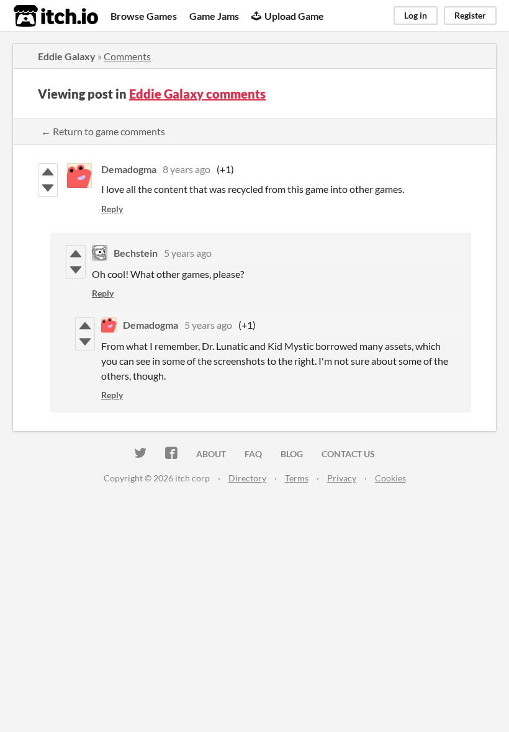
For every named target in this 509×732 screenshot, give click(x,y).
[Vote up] (47, 172)
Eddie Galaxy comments (197, 93)
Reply (112, 208)
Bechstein (136, 253)
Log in (415, 15)
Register (470, 15)
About (211, 454)
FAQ (253, 454)
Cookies (390, 478)
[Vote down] (47, 188)
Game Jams (214, 16)
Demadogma (128, 169)
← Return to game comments (103, 131)
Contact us (348, 454)
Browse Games (143, 16)
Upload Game (294, 16)
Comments (127, 56)
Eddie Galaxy (67, 56)
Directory (247, 478)
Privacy (341, 478)
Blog (292, 454)
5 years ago (188, 253)
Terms (297, 478)
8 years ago (186, 169)
